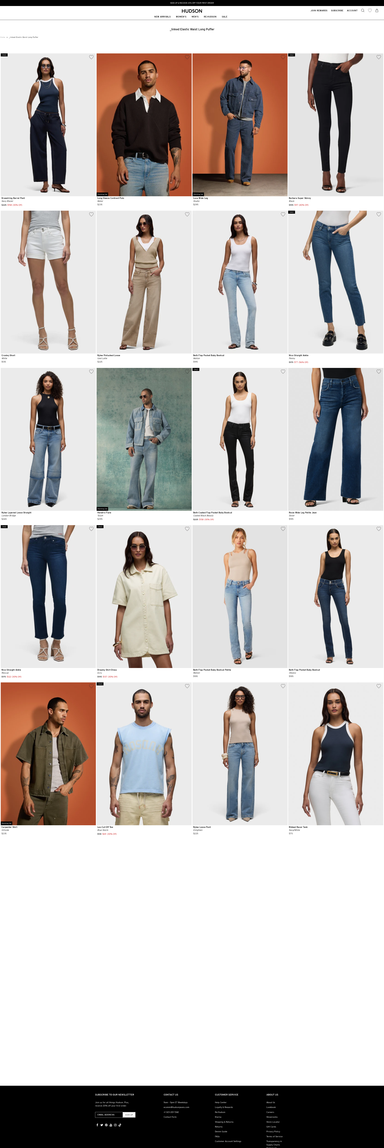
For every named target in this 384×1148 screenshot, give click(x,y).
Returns (219, 1126)
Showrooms (272, 1117)
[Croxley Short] (48, 282)
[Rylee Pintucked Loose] (144, 282)
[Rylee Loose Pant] (240, 753)
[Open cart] (377, 11)
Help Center (221, 1102)
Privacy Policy (273, 1131)
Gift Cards (271, 1126)
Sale (224, 16)
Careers (270, 1112)
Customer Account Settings (228, 1141)
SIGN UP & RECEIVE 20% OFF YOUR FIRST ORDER (192, 3)
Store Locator (273, 1122)
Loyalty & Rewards (224, 1107)
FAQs (217, 1136)
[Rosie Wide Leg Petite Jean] (335, 439)
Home (2, 37)
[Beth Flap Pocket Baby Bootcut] (240, 282)
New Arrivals (162, 16)
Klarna (218, 1117)
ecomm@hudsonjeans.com (176, 1107)
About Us (270, 1102)
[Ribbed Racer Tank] (335, 753)
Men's (195, 16)
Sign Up (129, 1115)
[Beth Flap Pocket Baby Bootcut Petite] (240, 596)
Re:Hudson (210, 16)
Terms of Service (274, 1136)
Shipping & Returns (224, 1122)
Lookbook (271, 1107)
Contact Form (170, 1117)
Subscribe (337, 10)
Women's (181, 16)
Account (352, 10)
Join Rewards (319, 10)
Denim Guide (221, 1131)
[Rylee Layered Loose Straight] (48, 439)
